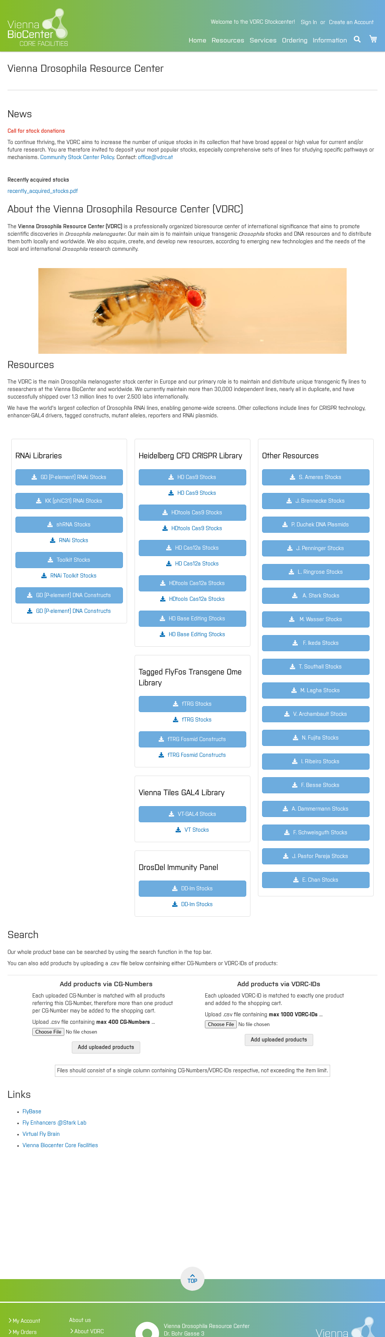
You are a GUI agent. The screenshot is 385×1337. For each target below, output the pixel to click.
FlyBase (32, 1111)
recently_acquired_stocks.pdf (43, 191)
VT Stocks (197, 830)
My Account (26, 1321)
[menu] (268, 39)
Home (197, 40)
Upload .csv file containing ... (93, 1022)
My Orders (25, 1332)
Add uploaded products (106, 1047)
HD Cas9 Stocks (196, 493)
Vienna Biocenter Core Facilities (60, 1145)
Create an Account (351, 22)
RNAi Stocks (73, 540)
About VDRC (89, 1331)
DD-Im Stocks (197, 904)
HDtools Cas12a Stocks (197, 599)
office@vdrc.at (155, 157)
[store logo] (65, 27)
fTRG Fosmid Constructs (197, 755)
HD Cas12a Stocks (197, 564)
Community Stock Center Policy (77, 157)
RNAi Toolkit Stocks (73, 576)
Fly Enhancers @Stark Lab (54, 1123)
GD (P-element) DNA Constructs (73, 611)
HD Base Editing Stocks (197, 634)
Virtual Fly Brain (41, 1134)
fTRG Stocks (197, 720)
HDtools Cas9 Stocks (196, 528)
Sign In (309, 22)
